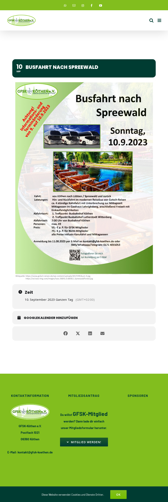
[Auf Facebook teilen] (65, 333)
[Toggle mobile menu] (160, 20)
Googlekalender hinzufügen (51, 318)
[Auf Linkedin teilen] (90, 333)
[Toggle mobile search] (151, 20)
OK (118, 494)
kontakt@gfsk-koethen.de (35, 452)
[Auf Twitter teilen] (78, 333)
